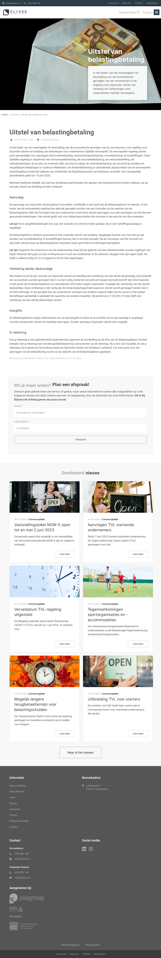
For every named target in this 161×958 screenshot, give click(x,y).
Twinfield (138, 3)
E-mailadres (21, 422)
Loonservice (113, 3)
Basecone (126, 3)
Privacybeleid (92, 945)
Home (5, 115)
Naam (17, 406)
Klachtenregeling (70, 945)
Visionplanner (152, 3)
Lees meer (64, 554)
